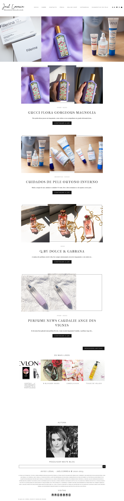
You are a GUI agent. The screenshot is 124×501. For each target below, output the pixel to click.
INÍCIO (36, 7)
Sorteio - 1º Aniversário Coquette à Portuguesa (30, 386)
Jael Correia (26, 499)
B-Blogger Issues (51, 383)
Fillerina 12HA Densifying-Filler (20, 37)
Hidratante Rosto (103, 32)
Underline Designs (40, 499)
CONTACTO (53, 7)
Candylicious (73, 383)
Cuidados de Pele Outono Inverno (103, 37)
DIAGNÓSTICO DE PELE (100, 7)
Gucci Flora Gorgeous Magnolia (62, 37)
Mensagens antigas (94, 348)
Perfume (62, 32)
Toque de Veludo (94, 383)
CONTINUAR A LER (62, 123)
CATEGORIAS (84, 7)
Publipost (20, 32)
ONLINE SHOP (72, 7)
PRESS (62, 7)
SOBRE (44, 7)
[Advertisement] (62, 406)
